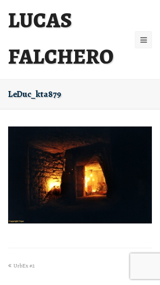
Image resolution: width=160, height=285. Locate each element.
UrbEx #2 (24, 265)
